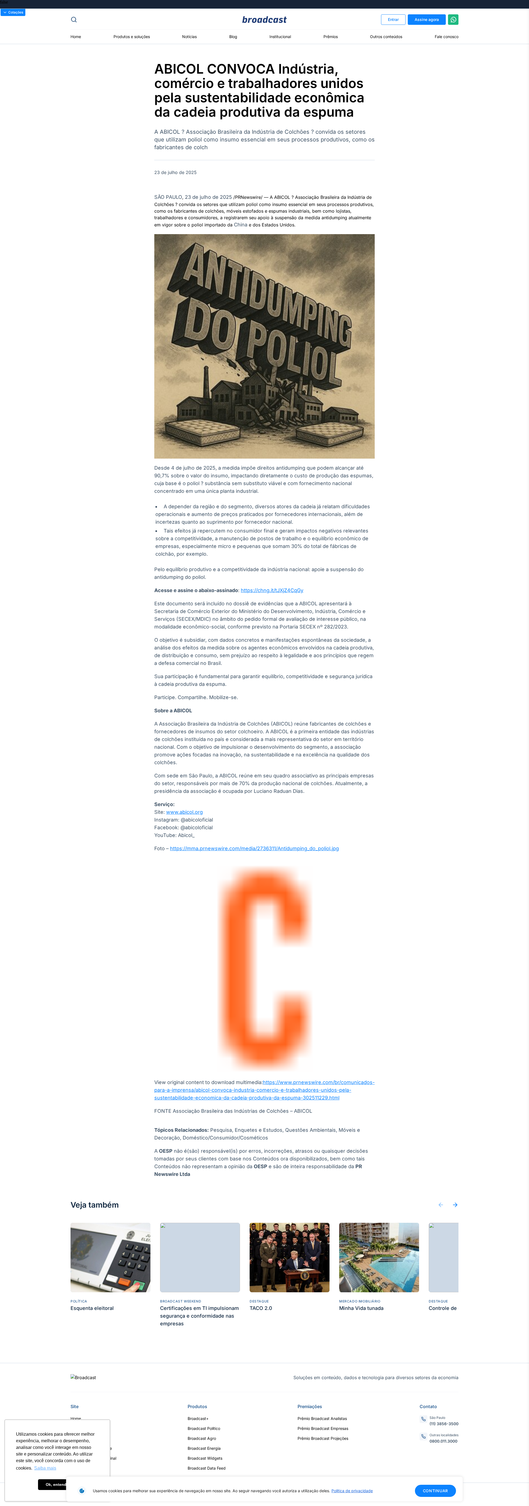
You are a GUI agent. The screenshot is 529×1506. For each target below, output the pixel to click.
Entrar (393, 19)
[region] (264, 1489)
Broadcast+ (198, 1418)
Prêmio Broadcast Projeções (323, 1438)
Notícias (189, 36)
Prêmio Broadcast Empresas (323, 1428)
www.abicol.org (184, 812)
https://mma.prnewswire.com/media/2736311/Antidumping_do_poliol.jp (253, 848)
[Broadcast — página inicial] (83, 1377)
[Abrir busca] (135, 19)
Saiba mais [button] (45, 1468)
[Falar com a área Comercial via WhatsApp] (453, 19)
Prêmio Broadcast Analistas (322, 1418)
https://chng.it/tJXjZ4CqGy (272, 590)
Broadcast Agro (202, 1438)
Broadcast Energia (204, 1448)
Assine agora (427, 19)
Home (76, 36)
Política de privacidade (352, 1490)
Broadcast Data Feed (207, 1468)
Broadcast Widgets (205, 1458)
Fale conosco (446, 36)
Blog (233, 36)
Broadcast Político (204, 1428)
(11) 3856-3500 (444, 1423)
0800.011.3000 (443, 1441)
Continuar (435, 1490)
